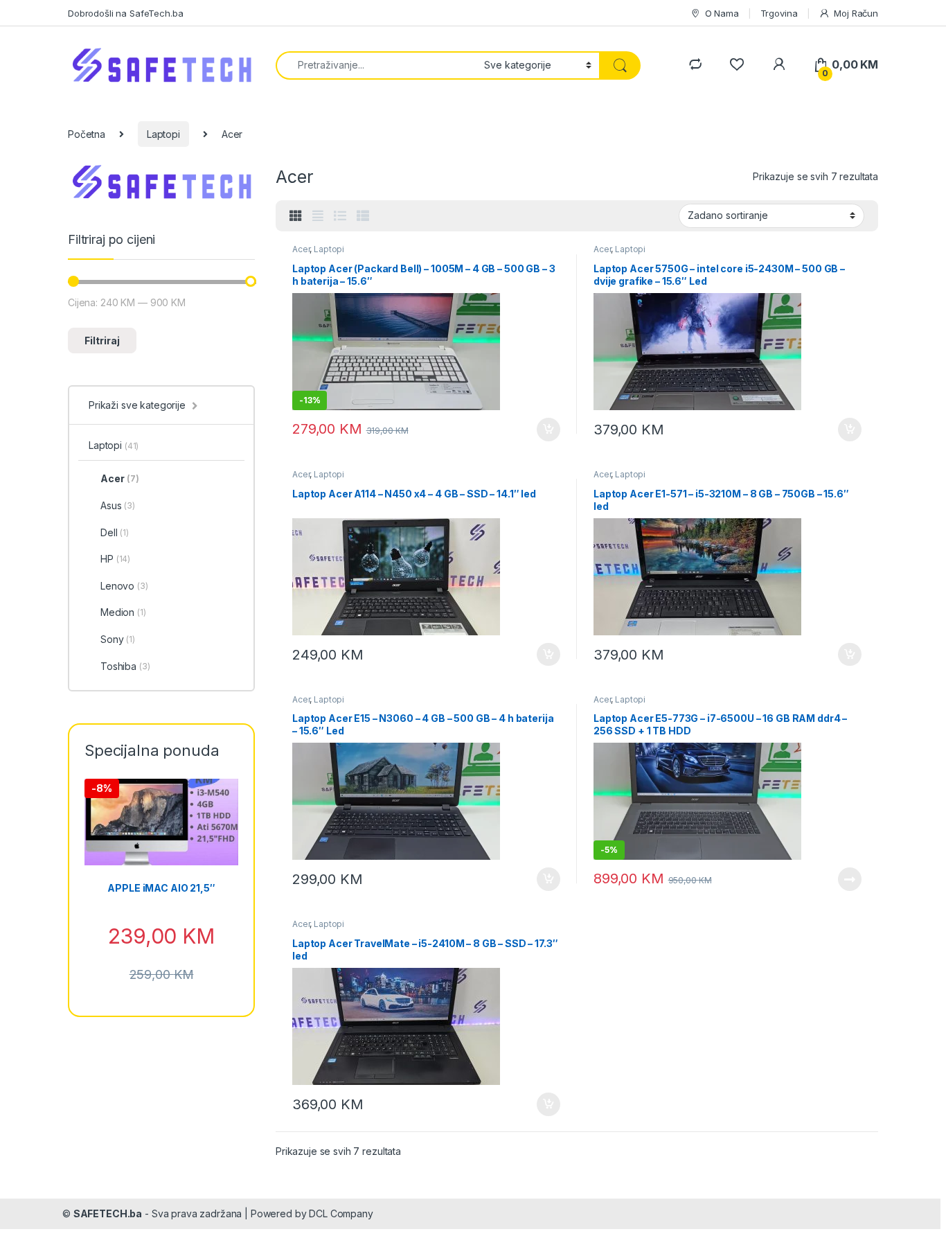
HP (115, 559)
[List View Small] (363, 216)
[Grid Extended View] (317, 216)
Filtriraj (102, 340)
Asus (117, 505)
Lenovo (124, 586)
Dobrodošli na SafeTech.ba (126, 13)
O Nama (722, 13)
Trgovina (779, 13)
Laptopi (163, 134)
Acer (301, 249)
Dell (114, 532)
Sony (117, 639)
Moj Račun (856, 13)
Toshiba (125, 666)
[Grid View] (295, 216)
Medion (123, 612)
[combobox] (376, 65)
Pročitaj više (845, 879)
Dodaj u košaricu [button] (541, 429)
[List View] (340, 216)
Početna (86, 134)
